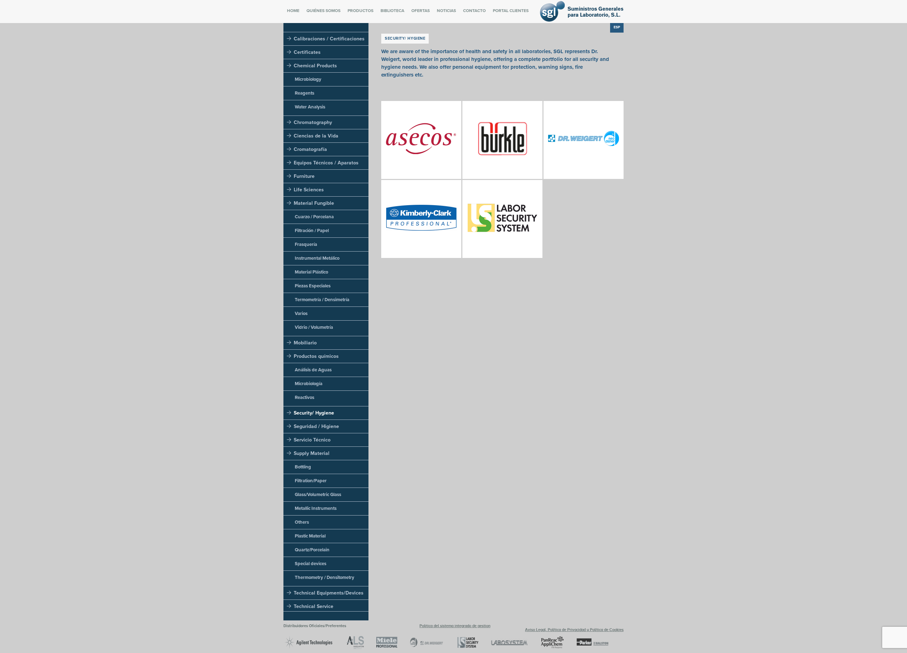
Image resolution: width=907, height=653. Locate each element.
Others (302, 522)
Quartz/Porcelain (312, 550)
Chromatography (313, 122)
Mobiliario (305, 343)
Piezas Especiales (313, 286)
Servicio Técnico (312, 440)
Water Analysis (310, 107)
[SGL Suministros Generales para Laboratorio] (582, 20)
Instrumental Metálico (317, 258)
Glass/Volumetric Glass (318, 494)
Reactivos (304, 397)
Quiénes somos (323, 10)
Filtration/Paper (311, 481)
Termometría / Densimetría (322, 300)
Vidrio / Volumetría (314, 327)
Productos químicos (316, 356)
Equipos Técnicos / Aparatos (326, 163)
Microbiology (308, 79)
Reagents (304, 93)
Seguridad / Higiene (316, 426)
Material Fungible (314, 203)
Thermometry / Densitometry (324, 577)
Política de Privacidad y (569, 629)
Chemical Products (315, 66)
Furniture (304, 176)
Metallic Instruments (316, 508)
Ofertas (420, 10)
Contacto (474, 10)
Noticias (446, 10)
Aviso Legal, (536, 629)
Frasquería (306, 244)
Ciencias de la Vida (316, 136)
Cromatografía (310, 149)
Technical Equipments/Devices (329, 593)
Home (293, 10)
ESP (617, 27)
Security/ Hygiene (314, 413)
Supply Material (311, 453)
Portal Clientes (511, 10)
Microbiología (308, 384)
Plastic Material (310, 536)
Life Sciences (309, 190)
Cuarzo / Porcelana (314, 217)
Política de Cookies (607, 629)
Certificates (307, 52)
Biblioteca (392, 10)
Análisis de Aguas (313, 370)
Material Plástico (311, 272)
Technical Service (313, 606)
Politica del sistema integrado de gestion (454, 626)
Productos (360, 10)
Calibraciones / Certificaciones (329, 39)
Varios (301, 313)
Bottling (303, 467)
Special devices (310, 564)
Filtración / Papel (312, 230)
